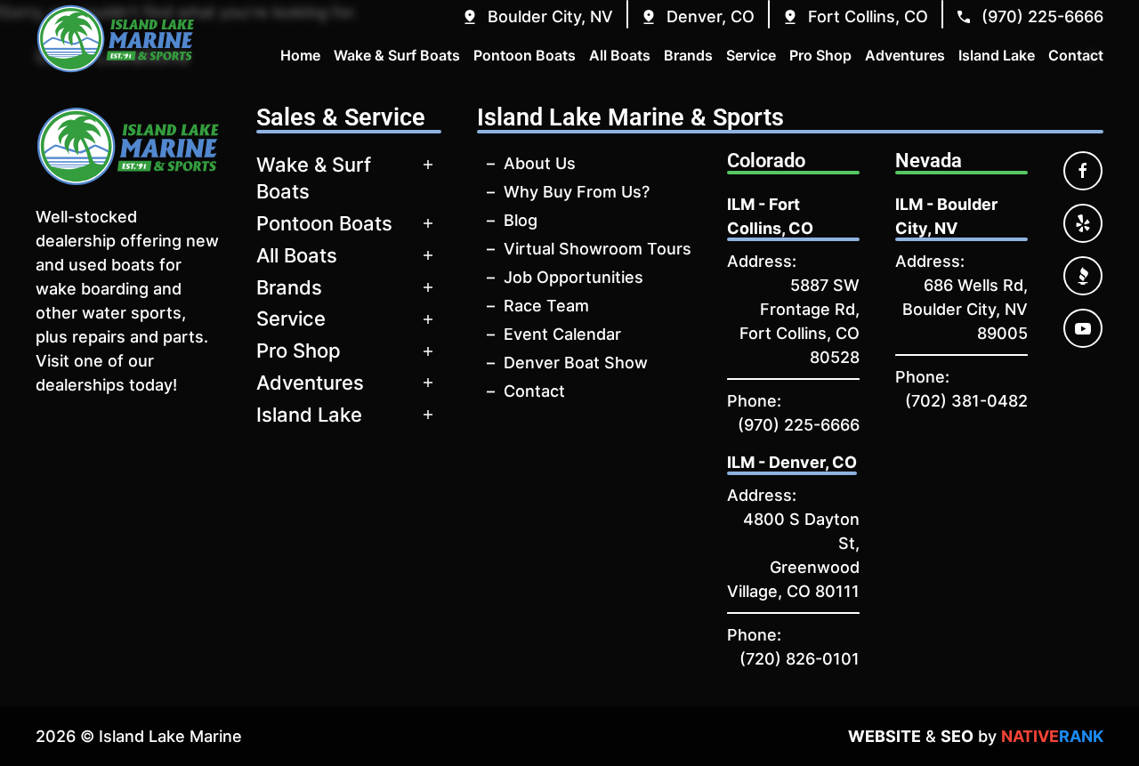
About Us (540, 163)
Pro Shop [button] (820, 55)
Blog (520, 220)
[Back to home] (116, 39)
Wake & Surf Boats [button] (397, 55)
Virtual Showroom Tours (597, 248)
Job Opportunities (573, 277)
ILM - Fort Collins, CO (770, 216)
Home (300, 55)
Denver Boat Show (576, 362)
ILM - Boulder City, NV (946, 216)
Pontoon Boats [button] (524, 55)
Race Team (546, 305)
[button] (537, 16)
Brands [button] (688, 55)
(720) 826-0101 (799, 658)
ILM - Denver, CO (792, 462)
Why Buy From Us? (577, 191)
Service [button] (751, 55)
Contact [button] (1075, 55)
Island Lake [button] (996, 55)
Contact (534, 391)
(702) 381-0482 (966, 400)
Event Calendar (562, 334)
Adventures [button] (905, 55)
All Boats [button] (619, 55)
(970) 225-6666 (799, 424)
